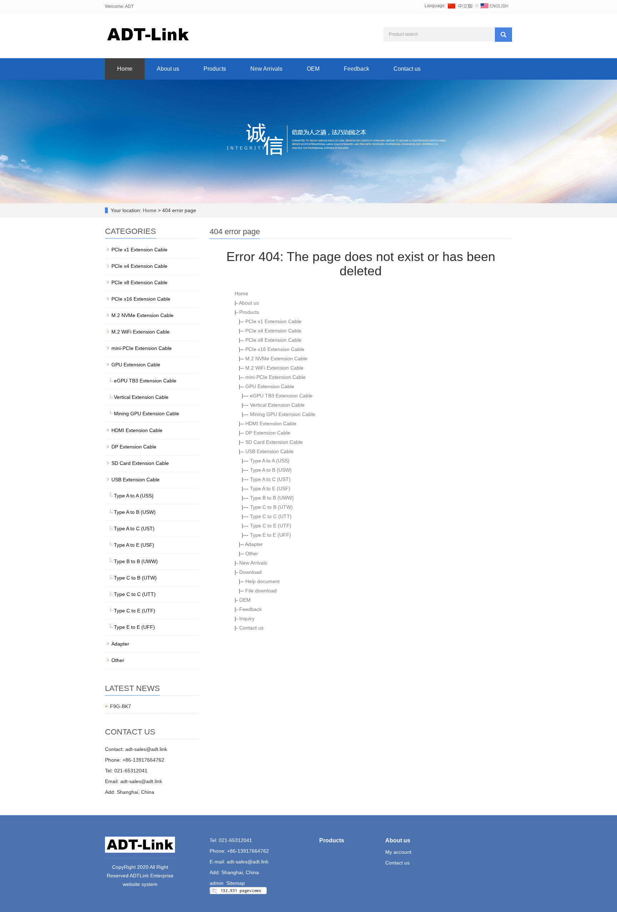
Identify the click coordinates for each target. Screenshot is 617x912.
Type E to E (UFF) (270, 535)
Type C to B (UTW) (271, 507)
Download (250, 572)
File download (261, 590)
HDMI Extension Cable (270, 423)
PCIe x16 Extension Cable (274, 349)
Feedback (356, 69)
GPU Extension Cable (269, 386)
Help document (262, 581)
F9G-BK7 (120, 706)
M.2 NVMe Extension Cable (276, 358)
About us (168, 69)
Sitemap (235, 883)
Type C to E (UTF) (270, 525)
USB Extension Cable (269, 451)
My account (398, 852)
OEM (313, 69)
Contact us (407, 69)
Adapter (254, 544)
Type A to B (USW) (271, 470)
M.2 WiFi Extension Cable (274, 368)
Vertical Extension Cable (277, 405)
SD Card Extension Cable (274, 442)
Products (215, 69)
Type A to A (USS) (270, 460)
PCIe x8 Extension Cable (273, 340)
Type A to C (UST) (270, 479)
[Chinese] (461, 5)
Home (124, 69)
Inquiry (247, 618)
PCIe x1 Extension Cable (273, 321)
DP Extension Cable (267, 433)
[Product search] (503, 34)
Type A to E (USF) (270, 488)
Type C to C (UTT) (271, 516)
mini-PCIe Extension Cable (275, 377)
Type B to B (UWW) (272, 498)
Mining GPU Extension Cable (282, 414)
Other (251, 553)
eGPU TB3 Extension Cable (281, 396)
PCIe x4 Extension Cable (273, 331)
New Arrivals (266, 69)
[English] (494, 5)
